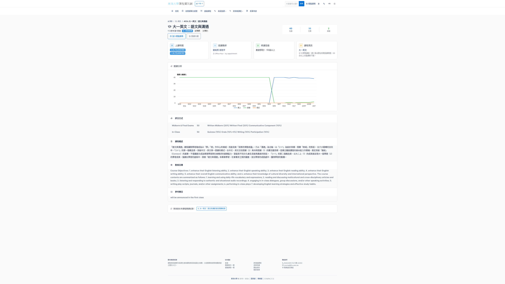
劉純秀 (216, 50)
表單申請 (257, 265)
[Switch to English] (324, 3)
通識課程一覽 (229, 268)
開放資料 (257, 268)
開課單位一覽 (229, 265)
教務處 (260, 279)
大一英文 (178, 21)
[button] (220, 11)
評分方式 (179, 118)
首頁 (170, 21)
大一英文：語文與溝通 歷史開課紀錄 (212, 209)
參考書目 (179, 192)
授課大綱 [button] (195, 36)
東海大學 (234, 279)
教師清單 (257, 270)
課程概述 (179, 141)
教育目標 (179, 165)
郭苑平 (222, 50)
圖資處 (253, 279)
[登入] (318, 3)
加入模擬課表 (177, 36)
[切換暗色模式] (334, 3)
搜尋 (301, 4)
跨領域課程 (257, 263)
